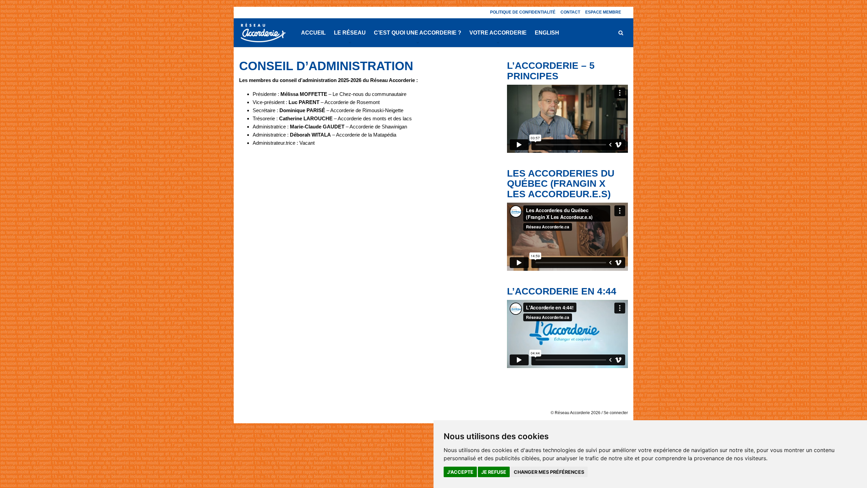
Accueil (313, 33)
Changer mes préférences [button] (549, 472)
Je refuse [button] (493, 472)
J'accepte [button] (460, 472)
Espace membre (603, 12)
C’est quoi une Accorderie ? (417, 33)
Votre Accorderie (498, 33)
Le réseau (350, 33)
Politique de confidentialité (522, 12)
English (547, 33)
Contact (570, 12)
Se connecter (616, 412)
